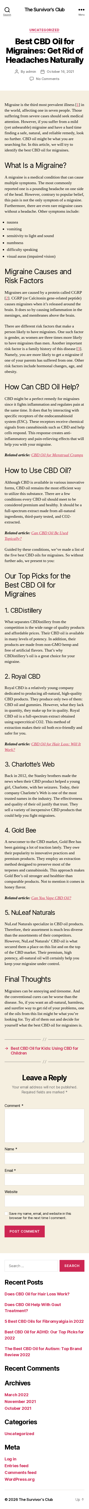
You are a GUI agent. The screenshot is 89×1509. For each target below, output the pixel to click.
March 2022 (16, 1394)
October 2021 (18, 1408)
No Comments (47, 79)
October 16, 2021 (60, 71)
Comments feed (21, 1472)
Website (11, 1192)
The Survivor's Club (44, 9)
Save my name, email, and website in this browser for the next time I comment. (40, 1216)
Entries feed (17, 1465)
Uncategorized (44, 30)
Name (11, 1149)
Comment (14, 1106)
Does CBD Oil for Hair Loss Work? (37, 1294)
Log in (10, 1459)
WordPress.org (20, 1479)
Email (10, 1171)
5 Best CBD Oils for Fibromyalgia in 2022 (44, 1321)
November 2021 (20, 1401)
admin (31, 71)
